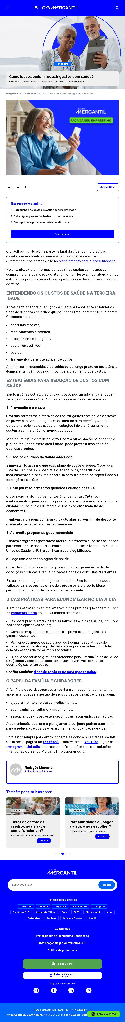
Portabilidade (34, 918)
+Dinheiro (32, 93)
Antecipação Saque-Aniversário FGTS (62, 943)
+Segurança (60, 906)
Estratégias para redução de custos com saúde (43, 216)
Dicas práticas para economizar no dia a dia (41, 222)
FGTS (76, 912)
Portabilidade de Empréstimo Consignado (62, 935)
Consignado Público (45, 912)
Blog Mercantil (15, 93)
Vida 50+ (93, 918)
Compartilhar (108, 187)
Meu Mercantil (93, 912)
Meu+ (109, 912)
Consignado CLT (21, 912)
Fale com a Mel (64, 964)
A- (9, 187)
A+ (26, 187)
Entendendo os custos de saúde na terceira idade (45, 210)
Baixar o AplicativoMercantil (64, 975)
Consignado (62, 928)
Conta (64, 912)
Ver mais (62, 234)
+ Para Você (26, 906)
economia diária (24, 613)
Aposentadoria (80, 906)
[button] (55, 854)
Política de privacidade (62, 950)
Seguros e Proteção (73, 918)
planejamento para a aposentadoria (87, 261)
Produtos (51, 918)
